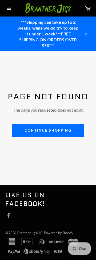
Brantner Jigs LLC (30, 233)
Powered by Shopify (58, 233)
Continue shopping (48, 130)
